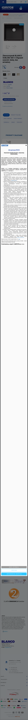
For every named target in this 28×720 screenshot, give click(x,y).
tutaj (19, 239)
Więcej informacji (14, 567)
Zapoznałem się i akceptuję (14, 574)
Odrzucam (14, 570)
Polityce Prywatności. (20, 237)
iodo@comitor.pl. (14, 180)
